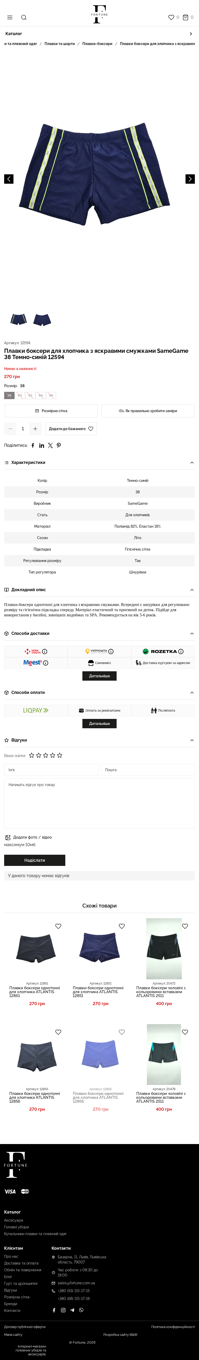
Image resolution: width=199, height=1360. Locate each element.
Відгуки (10, 1290)
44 (41, 395)
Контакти (12, 1310)
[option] (99, 179)
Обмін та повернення (22, 1270)
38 (9, 395)
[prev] (8, 179)
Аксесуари (13, 1220)
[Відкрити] (192, 462)
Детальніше (99, 676)
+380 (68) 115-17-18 (74, 1299)
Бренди (10, 1304)
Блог (8, 1277)
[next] (190, 179)
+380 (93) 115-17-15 (74, 1291)
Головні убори (16, 1227)
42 (30, 395)
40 (20, 395)
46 (51, 395)
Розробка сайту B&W (120, 1335)
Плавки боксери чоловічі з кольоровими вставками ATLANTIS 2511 (161, 992)
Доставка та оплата (21, 1263)
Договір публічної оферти (25, 1327)
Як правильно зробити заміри (151, 411)
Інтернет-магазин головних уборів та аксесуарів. (31, 1350)
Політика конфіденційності (173, 1327)
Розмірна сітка (54, 411)
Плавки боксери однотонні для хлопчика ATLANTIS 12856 (34, 1097)
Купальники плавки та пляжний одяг (35, 1234)
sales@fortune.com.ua (76, 1283)
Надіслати (34, 860)
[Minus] (10, 429)
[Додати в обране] (58, 927)
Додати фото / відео (32, 837)
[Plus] (35, 429)
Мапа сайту (13, 1335)
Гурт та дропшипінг (21, 1283)
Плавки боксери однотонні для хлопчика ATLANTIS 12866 (98, 1097)
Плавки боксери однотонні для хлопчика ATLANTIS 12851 (98, 992)
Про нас (11, 1256)
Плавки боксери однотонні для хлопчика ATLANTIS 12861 (34, 992)
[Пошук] (24, 17)
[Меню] (10, 17)
